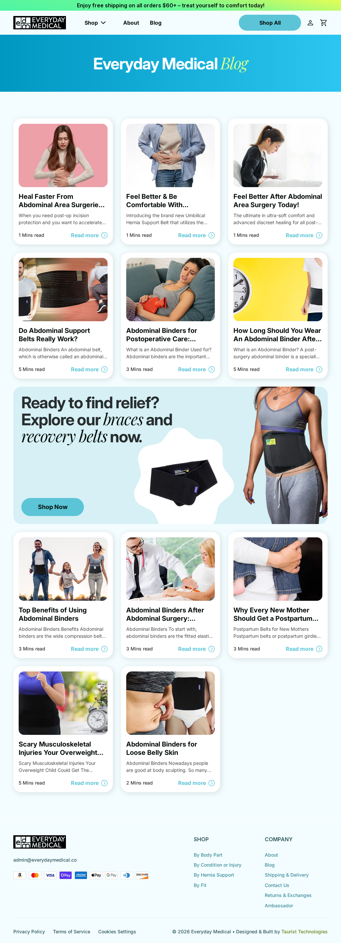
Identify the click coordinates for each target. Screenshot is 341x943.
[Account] (310, 23)
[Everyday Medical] (39, 22)
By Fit (200, 885)
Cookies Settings (117, 931)
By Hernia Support (214, 875)
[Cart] (324, 23)
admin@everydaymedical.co (45, 860)
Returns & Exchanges (288, 895)
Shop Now (53, 506)
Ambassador (279, 905)
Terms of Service (71, 931)
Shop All (270, 22)
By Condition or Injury (217, 865)
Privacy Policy (29, 931)
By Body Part (208, 855)
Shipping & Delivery (287, 875)
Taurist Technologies (304, 931)
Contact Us (277, 885)
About (131, 22)
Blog (156, 22)
